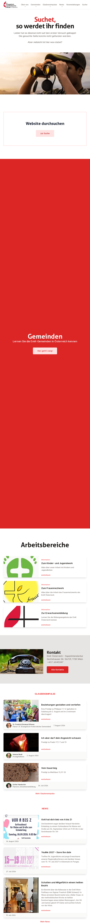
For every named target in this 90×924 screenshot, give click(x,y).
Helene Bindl (17, 754)
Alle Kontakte (57, 669)
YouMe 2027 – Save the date (56, 852)
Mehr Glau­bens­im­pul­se (45, 793)
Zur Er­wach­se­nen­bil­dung (54, 613)
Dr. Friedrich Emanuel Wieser (23, 724)
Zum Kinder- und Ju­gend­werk (57, 563)
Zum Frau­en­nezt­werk (52, 588)
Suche (84, 4)
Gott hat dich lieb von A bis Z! (56, 819)
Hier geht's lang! (45, 351)
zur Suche (45, 133)
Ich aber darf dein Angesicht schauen (61, 738)
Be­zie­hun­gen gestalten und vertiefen (60, 704)
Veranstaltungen (73, 4)
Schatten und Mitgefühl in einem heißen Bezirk (62, 884)
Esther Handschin (19, 784)
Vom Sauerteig (49, 768)
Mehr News (45, 922)
